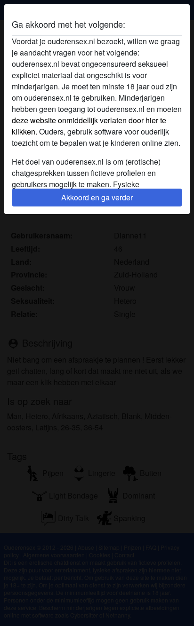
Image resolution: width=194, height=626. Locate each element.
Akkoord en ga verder (97, 197)
